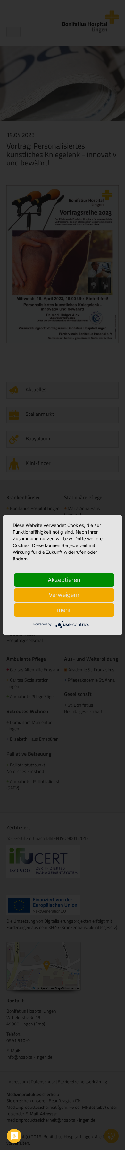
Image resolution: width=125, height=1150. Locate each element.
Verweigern (64, 594)
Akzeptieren (64, 579)
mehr (64, 609)
